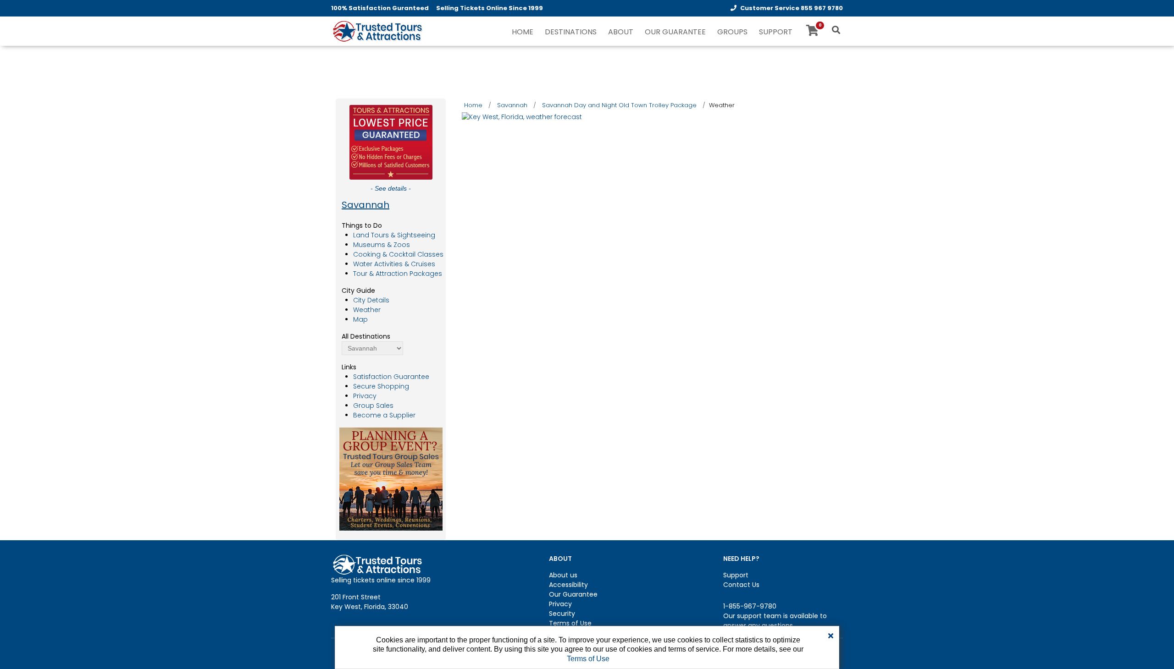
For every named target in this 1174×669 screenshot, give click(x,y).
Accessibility (568, 584)
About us (563, 575)
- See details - (391, 188)
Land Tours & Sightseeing (394, 235)
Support (735, 575)
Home (473, 105)
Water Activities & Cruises (394, 264)
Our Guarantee (573, 594)
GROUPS (732, 32)
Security (562, 613)
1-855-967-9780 (749, 606)
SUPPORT (775, 32)
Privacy (365, 395)
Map (360, 319)
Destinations (571, 32)
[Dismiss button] (830, 636)
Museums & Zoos (381, 244)
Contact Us (741, 584)
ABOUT (620, 32)
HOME (522, 32)
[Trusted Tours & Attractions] (377, 32)
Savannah (365, 204)
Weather (367, 309)
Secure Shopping (381, 386)
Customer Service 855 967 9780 (791, 8)
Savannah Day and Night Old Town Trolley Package (619, 105)
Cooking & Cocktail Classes (398, 254)
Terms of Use (570, 623)
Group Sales (373, 405)
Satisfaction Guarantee (391, 376)
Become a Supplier (384, 415)
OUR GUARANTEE (675, 32)
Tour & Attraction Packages (397, 273)
